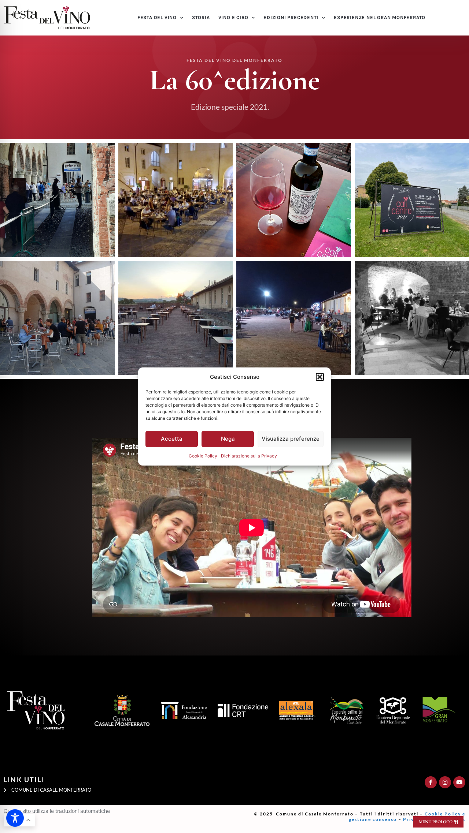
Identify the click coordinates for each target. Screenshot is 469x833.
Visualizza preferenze (291, 438)
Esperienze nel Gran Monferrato (379, 17)
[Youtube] (459, 782)
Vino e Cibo (233, 17)
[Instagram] (445, 782)
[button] (320, 377)
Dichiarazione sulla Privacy (249, 456)
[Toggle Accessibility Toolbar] (15, 818)
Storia (201, 17)
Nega (228, 438)
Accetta (171, 438)
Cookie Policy (203, 456)
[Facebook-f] (431, 782)
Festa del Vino (157, 17)
